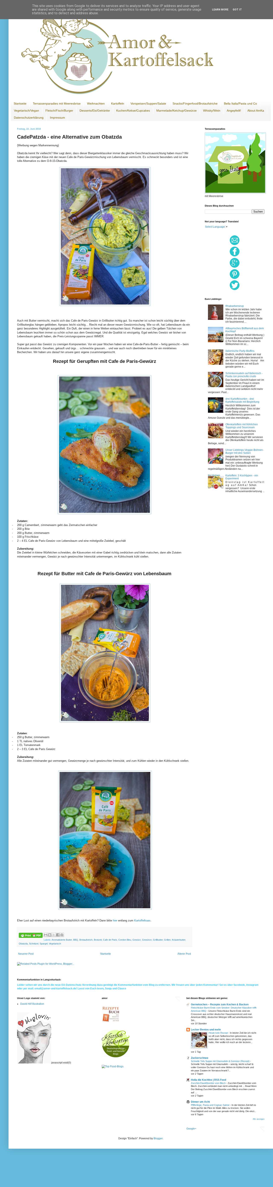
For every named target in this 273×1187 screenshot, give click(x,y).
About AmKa (255, 110)
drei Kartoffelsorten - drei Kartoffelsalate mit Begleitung (242, 400)
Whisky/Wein (211, 110)
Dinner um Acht (200, 1101)
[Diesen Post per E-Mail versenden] (46, 935)
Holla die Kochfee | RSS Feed (208, 1079)
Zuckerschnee (199, 1057)
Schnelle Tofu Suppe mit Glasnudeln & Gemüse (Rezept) (220, 1061)
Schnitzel (33, 943)
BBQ (75, 939)
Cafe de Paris (110, 939)
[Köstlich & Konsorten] (115, 1056)
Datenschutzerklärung (29, 117)
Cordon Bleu (124, 939)
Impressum (57, 117)
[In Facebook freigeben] (58, 935)
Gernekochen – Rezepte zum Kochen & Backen (219, 1004)
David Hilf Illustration (32, 1003)
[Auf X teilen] (54, 935)
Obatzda (23, 943)
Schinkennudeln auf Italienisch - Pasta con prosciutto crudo (244, 375)
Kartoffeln (117, 103)
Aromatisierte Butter (62, 939)
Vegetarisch (55, 943)
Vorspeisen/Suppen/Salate (148, 103)
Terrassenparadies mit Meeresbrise (57, 103)
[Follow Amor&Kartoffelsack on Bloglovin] (34, 1062)
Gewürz (136, 939)
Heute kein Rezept (218, 1033)
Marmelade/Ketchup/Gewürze (176, 110)
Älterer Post (184, 953)
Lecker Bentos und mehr (206, 1029)
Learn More (220, 9)
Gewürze (147, 939)
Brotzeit (98, 939)
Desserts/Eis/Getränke (95, 110)
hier (115, 920)
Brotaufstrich (86, 939)
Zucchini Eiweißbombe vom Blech (208, 1083)
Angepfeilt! (234, 110)
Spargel (44, 943)
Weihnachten (96, 103)
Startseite (20, 103)
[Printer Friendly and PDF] (31, 936)
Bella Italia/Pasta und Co (240, 103)
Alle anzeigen (258, 1119)
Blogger (158, 1138)
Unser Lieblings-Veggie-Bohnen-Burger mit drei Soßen (244, 451)
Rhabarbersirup (234, 306)
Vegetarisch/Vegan (26, 110)
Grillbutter (158, 939)
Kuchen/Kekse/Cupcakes (133, 110)
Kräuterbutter (178, 939)
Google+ (191, 1128)
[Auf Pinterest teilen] (62, 935)
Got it (237, 9)
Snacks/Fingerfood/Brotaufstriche (195, 103)
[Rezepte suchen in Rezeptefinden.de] (112, 1066)
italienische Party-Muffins (239, 350)
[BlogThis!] (50, 935)
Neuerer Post (25, 953)
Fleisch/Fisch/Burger (59, 110)
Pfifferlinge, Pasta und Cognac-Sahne (210, 1105)
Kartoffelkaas (142, 920)
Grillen (167, 939)
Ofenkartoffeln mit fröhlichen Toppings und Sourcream (241, 426)
